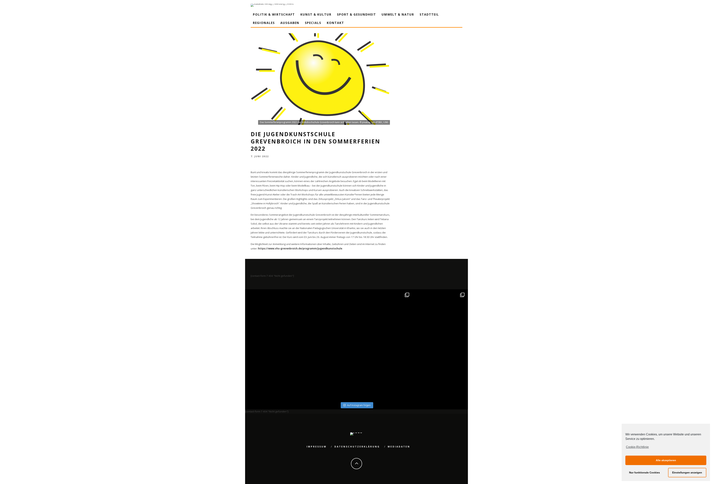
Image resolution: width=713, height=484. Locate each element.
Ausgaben (289, 23)
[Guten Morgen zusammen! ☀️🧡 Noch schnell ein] (384, 373)
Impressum (317, 446)
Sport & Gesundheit (356, 14)
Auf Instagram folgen (359, 405)
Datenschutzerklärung (357, 446)
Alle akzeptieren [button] (666, 460)
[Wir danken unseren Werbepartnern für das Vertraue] (440, 317)
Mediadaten (399, 446)
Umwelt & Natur (398, 14)
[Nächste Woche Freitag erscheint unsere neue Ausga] (273, 373)
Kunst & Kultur (315, 14)
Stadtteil (429, 14)
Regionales (264, 23)
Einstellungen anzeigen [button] (687, 472)
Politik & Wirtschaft (274, 14)
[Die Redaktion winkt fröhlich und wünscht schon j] (329, 373)
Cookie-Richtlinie (637, 447)
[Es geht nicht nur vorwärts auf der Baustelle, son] (273, 317)
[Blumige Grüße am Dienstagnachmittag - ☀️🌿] (440, 373)
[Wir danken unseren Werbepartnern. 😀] (384, 317)
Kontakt (335, 23)
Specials (313, 23)
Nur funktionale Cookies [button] (644, 472)
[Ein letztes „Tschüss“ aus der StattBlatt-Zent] (329, 317)
